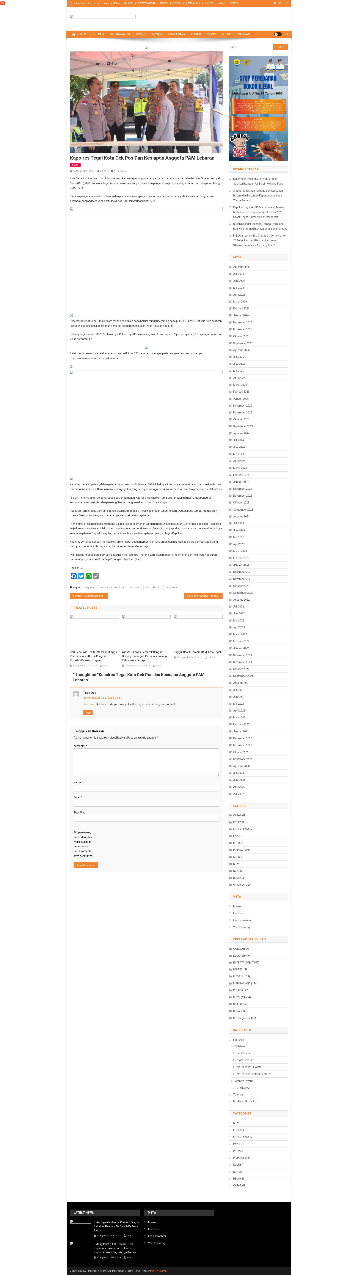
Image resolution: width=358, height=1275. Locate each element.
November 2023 (242, 495)
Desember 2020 (242, 738)
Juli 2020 (238, 773)
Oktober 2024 (241, 419)
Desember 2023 (242, 488)
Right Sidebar (245, 1060)
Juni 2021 (239, 696)
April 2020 (239, 786)
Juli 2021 (238, 689)
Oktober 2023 (241, 502)
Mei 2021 (238, 703)
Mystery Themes (159, 1271)
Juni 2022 (239, 613)
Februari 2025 (241, 391)
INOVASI (176, 3)
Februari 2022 (241, 641)
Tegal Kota (171, 587)
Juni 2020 (239, 779)
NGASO (221, 3)
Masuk (237, 906)
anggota (89, 587)
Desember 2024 (242, 405)
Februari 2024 (241, 474)
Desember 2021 (242, 655)
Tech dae (89, 693)
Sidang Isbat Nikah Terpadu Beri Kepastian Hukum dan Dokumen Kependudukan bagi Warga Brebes (258, 195)
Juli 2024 (238, 440)
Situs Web (79, 812)
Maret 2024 (240, 468)
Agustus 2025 (241, 350)
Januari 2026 (241, 315)
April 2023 (239, 544)
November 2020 (242, 745)
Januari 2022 (241, 648)
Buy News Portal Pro (245, 1101)
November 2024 (242, 412)
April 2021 (239, 710)
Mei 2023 (238, 537)
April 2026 (239, 294)
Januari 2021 (241, 731)
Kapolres (134, 587)
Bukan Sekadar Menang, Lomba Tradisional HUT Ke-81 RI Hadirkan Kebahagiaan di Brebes (260, 226)
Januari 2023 (241, 564)
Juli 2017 (238, 793)
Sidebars (240, 1046)
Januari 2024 (241, 481)
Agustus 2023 (241, 516)
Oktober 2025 (241, 336)
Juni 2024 (239, 447)
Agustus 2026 (241, 266)
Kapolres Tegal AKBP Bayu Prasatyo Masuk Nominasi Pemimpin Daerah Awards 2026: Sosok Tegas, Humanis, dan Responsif (258, 212)
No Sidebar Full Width (249, 1066)
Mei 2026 (238, 287)
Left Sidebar (244, 1053)
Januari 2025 (241, 398)
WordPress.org (242, 927)
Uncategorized (242, 884)
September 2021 (243, 675)
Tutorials (238, 1094)
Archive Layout (244, 1080)
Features (238, 1039)
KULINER (209, 3)
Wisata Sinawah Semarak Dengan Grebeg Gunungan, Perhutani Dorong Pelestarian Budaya (144, 656)
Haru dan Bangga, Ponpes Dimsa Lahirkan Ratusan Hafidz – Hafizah (205, 595)
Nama (78, 782)
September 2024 (243, 426)
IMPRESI (164, 3)
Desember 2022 (242, 571)
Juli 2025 (238, 357)
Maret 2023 (240, 551)
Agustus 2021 (241, 682)
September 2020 (243, 759)
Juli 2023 (238, 523)
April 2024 (239, 460)
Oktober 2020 (241, 752)
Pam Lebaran (152, 587)
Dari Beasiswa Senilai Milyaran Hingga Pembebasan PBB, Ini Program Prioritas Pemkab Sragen (93, 656)
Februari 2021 (241, 724)
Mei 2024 (238, 454)
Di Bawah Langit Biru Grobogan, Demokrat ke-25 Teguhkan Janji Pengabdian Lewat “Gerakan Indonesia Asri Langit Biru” (260, 240)
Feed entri (239, 913)
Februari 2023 (241, 558)
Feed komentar (242, 920)
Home (106, 3)
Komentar (80, 745)
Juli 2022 (238, 606)
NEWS (116, 3)
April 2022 (239, 627)
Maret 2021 (240, 717)
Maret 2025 (240, 384)
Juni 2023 (239, 530)
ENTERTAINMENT (146, 3)
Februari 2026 (241, 308)
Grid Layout (243, 1087)
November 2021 (242, 662)
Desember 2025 (242, 322)
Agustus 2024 (241, 433)
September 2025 (243, 343)
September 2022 (243, 592)
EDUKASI (128, 3)
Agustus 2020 (241, 766)
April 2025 (239, 377)
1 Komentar (120, 171)
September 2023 (243, 509)
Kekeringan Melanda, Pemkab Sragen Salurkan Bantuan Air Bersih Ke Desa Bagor (258, 181)
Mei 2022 (238, 620)
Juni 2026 (239, 280)
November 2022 (242, 578)
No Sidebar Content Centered (254, 1074)
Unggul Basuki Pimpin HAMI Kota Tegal (197, 652)
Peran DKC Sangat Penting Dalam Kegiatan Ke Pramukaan (91, 595)
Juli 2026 (238, 273)
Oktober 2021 (241, 669)
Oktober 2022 (241, 585)
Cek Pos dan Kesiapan (112, 587)
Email (78, 797)
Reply (88, 712)
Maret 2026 (240, 301)
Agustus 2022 (241, 599)
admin (104, 170)
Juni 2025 (239, 364)
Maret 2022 (240, 634)
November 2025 (242, 329)
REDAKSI (227, 34)
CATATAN (234, 3)
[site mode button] (278, 34)
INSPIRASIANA (193, 3)
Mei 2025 (238, 370)
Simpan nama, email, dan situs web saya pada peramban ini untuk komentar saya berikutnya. (83, 844)
